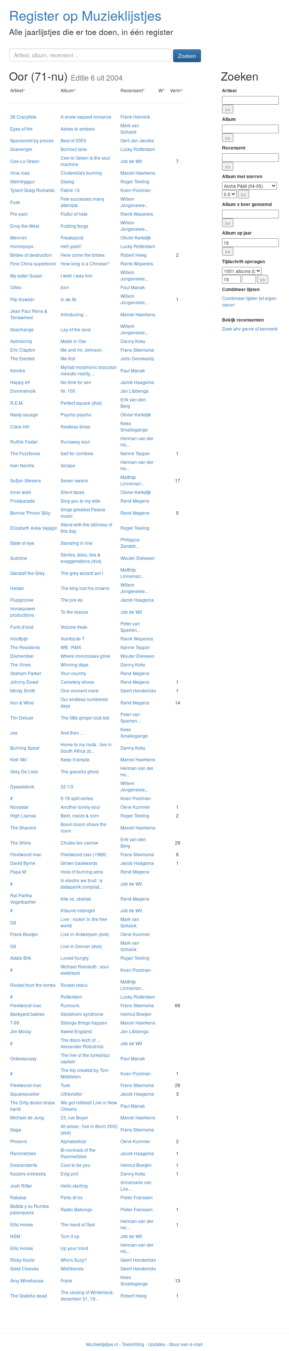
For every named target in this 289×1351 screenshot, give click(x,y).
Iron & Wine (22, 702)
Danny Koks (132, 341)
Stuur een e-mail (186, 1344)
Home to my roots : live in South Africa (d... (86, 747)
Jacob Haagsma (137, 382)
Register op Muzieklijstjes (85, 14)
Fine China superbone (33, 263)
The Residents (25, 647)
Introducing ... (74, 314)
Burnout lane (74, 149)
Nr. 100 (68, 390)
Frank (66, 1280)
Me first (68, 358)
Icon (65, 287)
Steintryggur (22, 181)
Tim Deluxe (21, 717)
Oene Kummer (135, 807)
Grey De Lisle (24, 771)
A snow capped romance (86, 116)
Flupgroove (21, 599)
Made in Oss (73, 341)
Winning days (74, 664)
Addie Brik (20, 958)
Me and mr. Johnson (81, 349)
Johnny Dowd (24, 682)
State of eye (22, 543)
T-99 (14, 1022)
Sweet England (76, 1031)
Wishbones (72, 1268)
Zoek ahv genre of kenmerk (250, 328)
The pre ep (72, 599)
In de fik (68, 299)
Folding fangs (74, 226)
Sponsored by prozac (32, 140)
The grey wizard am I (82, 573)
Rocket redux (74, 985)
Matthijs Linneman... (132, 480)
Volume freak (74, 627)
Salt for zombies (77, 453)
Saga (15, 1129)
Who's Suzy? (74, 1259)
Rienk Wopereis (136, 213)
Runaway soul (75, 441)
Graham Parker (25, 673)
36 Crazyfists (23, 116)
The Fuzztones (25, 453)
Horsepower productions (22, 611)
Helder (17, 588)
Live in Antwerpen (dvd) (85, 934)
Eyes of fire (21, 128)
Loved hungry (75, 958)
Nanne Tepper (135, 453)
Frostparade (22, 500)
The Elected (22, 358)
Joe (14, 732)
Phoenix (18, 1141)
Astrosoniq (21, 341)
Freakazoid (72, 237)
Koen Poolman (135, 190)
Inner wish (20, 492)
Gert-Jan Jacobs (137, 140)
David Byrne (22, 863)
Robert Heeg (133, 255)
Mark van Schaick (129, 128)
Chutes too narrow (79, 842)
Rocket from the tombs (33, 985)
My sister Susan (26, 275)
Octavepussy (23, 1058)
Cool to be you (75, 1165)
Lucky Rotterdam (137, 149)
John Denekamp (137, 358)
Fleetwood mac (25, 854)
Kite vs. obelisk (76, 898)
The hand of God (78, 1224)
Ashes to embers (78, 128)
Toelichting (133, 1344)
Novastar (19, 807)
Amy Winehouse (27, 1280)
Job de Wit (131, 161)
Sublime (18, 558)
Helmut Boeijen (136, 1014)
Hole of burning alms (82, 871)
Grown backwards (79, 863)
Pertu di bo (72, 1197)
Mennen (18, 237)
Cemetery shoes (77, 682)
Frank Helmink (135, 116)
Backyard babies (27, 1014)
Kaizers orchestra (28, 1173)
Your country (73, 673)
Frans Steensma (137, 349)
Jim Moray (20, 1031)
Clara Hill (19, 426)
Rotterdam (71, 996)
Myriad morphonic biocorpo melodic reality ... (89, 370)
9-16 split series (77, 798)
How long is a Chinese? (85, 263)
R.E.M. (17, 403)
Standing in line (77, 543)
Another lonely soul (80, 807)
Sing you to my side (80, 500)
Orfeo (15, 287)
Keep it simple (75, 759)
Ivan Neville (22, 465)
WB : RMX (71, 647)
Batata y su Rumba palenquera (29, 1209)
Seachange (22, 329)
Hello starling (74, 1185)
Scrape (68, 465)
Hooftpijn (19, 638)
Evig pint (69, 1173)
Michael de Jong (27, 1117)
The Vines (20, 664)
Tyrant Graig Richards (32, 190)
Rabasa (18, 1197)
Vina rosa (20, 172)
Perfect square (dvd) (81, 403)
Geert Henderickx (138, 690)
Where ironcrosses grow (85, 656)
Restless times (75, 426)
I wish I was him (77, 275)
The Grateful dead (28, 1295)
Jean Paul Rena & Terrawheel (28, 314)
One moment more (80, 690)
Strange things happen (84, 1022)
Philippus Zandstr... (130, 542)
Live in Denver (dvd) (81, 946)
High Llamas (23, 815)
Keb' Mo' (18, 759)
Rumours (70, 1005)
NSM (15, 1236)
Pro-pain (19, 213)
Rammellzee (23, 1153)
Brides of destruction (31, 255)
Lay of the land (76, 329)
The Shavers (23, 827)
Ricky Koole (22, 1259)
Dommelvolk (23, 390)
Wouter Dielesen (137, 558)
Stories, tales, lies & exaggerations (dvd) (81, 557)
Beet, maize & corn (80, 815)
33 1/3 (67, 786)
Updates (156, 1344)
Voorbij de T (73, 638)
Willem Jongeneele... (134, 201)
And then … (73, 732)
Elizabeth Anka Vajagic (33, 528)
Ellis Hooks (21, 1224)
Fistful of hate (74, 213)
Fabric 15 (70, 190)
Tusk (65, 1085)
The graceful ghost (80, 771)
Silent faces (72, 492)
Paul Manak (132, 287)
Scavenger (21, 149)
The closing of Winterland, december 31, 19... (87, 1295)
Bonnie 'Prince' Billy (30, 512)
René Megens (134, 500)
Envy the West (24, 226)
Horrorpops (21, 246)
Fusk (15, 202)
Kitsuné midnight (78, 910)
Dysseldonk (22, 786)
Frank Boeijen (24, 934)
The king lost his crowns (85, 588)
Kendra (17, 370)
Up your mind (74, 1248)
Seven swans (74, 480)
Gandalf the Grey (27, 573)
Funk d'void (21, 627)
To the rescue (74, 611)
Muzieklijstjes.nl (102, 1344)
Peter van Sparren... (130, 626)
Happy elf (20, 382)
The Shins (20, 842)
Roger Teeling (134, 181)
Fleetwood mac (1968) (83, 854)
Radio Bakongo (77, 1209)
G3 (13, 922)
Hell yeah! (71, 246)
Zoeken (187, 55)
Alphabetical (73, 1141)
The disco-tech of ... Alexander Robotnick (82, 1043)
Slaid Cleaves (24, 1268)
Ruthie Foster (24, 441)
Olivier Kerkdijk (135, 237)
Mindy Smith (22, 690)
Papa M (18, 871)
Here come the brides (83, 255)
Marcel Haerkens (137, 172)
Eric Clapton (22, 349)
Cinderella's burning (81, 172)
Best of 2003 (73, 140)
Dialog (67, 181)
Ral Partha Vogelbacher (23, 898)
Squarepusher (25, 1093)
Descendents (23, 1165)
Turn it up (70, 1236)
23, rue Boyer (74, 1117)
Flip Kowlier (22, 299)
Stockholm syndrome (82, 1014)
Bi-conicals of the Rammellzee (78, 1153)
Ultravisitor (71, 1093)
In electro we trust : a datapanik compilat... (82, 883)
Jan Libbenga (134, 390)
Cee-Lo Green (25, 161)
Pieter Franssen (136, 1197)
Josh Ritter (21, 1185)
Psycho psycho (76, 414)
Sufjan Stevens (25, 480)
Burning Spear (25, 747)
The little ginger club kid (85, 717)
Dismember (22, 656)
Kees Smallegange (134, 426)
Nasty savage (24, 414)
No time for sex (76, 382)
